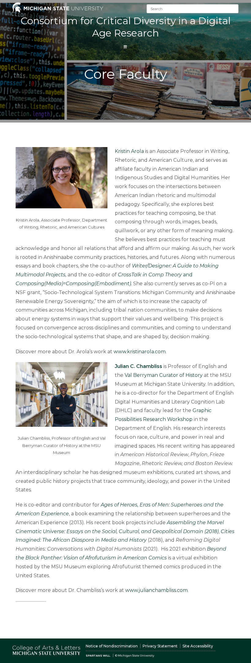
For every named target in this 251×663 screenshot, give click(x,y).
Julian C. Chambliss (138, 366)
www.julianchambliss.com (156, 590)
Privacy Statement (160, 646)
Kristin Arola (129, 151)
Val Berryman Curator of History (164, 375)
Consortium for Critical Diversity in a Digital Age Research (125, 27)
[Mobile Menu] (125, 47)
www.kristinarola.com (140, 351)
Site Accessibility (197, 646)
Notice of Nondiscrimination (112, 646)
